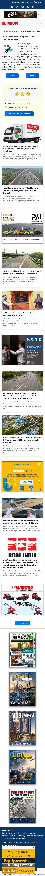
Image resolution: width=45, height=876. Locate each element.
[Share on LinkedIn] (19, 107)
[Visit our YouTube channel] (22, 7)
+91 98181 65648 (9, 842)
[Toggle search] (41, 23)
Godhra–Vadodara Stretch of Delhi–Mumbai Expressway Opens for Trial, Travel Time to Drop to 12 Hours (19, 396)
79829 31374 (19, 842)
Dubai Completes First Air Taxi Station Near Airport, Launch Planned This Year (20, 521)
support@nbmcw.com (11, 845)
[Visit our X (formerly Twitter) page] (17, 7)
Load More (23, 623)
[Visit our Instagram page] (28, 7)
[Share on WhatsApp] (26, 107)
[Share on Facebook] (15, 107)
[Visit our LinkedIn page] (12, 7)
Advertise (15, 2)
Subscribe (24, 2)
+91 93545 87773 (32, 842)
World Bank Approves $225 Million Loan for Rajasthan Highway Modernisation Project (21, 190)
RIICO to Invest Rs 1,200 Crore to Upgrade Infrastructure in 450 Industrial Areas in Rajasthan (22, 440)
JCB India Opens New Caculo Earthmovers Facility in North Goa (22, 314)
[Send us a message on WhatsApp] (32, 7)
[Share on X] (22, 107)
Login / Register (35, 2)
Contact (7, 2)
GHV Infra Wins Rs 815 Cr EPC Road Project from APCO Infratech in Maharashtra (22, 272)
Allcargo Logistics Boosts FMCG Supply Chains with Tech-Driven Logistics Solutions (21, 148)
